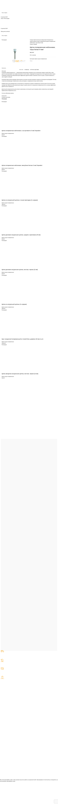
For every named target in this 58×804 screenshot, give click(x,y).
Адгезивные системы (5, 717)
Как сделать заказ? (4, 742)
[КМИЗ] (6, 541)
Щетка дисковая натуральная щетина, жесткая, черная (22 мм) (20, 269)
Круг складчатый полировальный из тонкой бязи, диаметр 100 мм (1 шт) (22, 339)
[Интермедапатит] (6, 545)
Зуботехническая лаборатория (40, 39)
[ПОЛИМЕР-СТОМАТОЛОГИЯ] (6, 498)
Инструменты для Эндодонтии (6, 727)
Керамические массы (5, 719)
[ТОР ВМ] (16, 459)
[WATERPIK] (6, 643)
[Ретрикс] (6, 493)
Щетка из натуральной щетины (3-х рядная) (14, 304)
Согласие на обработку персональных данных (9, 755)
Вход (2, 733)
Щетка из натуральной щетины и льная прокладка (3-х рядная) (20, 200)
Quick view (3, 128)
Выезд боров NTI (4, 697)
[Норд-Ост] (6, 508)
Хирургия (2, 723)
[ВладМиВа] (29, 557)
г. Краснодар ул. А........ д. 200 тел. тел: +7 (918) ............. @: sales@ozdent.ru (15, 766)
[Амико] (6, 625)
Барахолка (3, 689)
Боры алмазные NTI (4, 715)
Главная (32, 39)
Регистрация (3, 735)
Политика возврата (4, 752)
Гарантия (2, 750)
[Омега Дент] (6, 502)
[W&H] (6, 648)
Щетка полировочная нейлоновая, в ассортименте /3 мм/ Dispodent (21, 130)
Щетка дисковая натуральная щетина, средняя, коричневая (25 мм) (21, 235)
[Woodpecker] (6, 638)
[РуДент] (6, 489)
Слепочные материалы (5, 710)
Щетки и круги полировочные (40, 41)
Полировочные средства (5, 721)
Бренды (2, 693)
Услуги (2, 699)
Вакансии (2, 691)
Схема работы (3, 748)
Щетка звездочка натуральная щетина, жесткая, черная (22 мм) (20, 373)
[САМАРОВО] (5, 485)
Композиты (3, 708)
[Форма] (5, 440)
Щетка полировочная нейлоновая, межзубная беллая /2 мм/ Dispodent (22, 165)
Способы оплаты (4, 746)
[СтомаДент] (6, 479)
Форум (2, 695)
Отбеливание (3, 725)
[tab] (21, 69)
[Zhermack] (6, 628)
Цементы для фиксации (5, 729)
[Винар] (29, 594)
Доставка (2, 744)
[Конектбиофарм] (14, 524)
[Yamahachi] (3, 632)
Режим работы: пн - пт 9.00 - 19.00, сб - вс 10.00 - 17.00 (11, 771)
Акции (2, 687)
